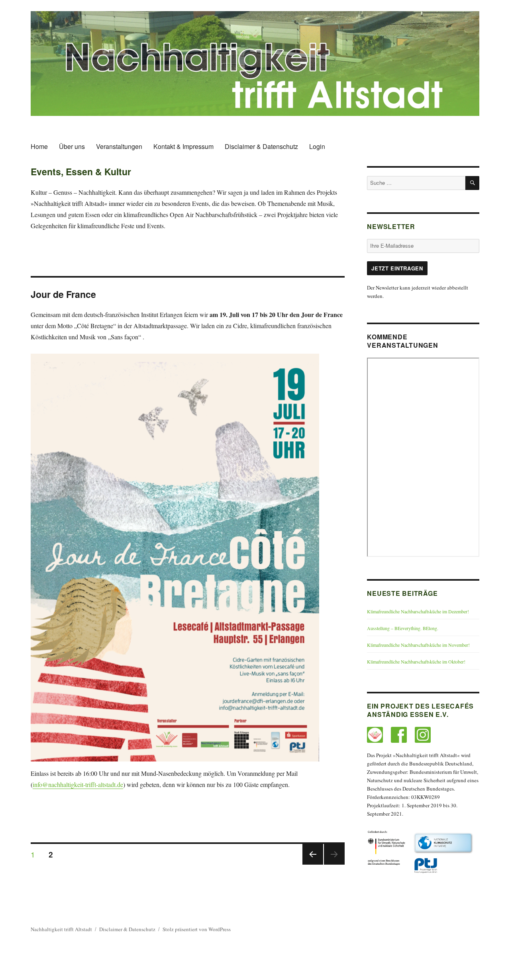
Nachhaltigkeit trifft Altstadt (61, 929)
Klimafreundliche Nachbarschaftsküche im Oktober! (416, 661)
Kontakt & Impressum (183, 146)
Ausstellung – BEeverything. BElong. (402, 628)
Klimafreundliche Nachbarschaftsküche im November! (418, 645)
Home (39, 146)
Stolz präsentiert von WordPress (197, 929)
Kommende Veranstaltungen (402, 341)
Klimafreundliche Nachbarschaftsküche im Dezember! (418, 611)
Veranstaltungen (119, 146)
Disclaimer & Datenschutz (261, 146)
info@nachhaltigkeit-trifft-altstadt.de (78, 784)
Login (317, 146)
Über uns (72, 146)
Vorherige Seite (311, 864)
